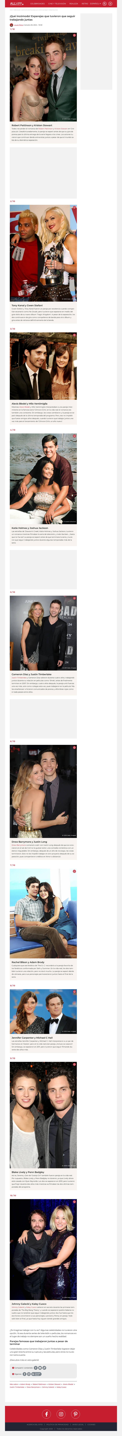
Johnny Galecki (18, 1307)
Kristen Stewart (61, 129)
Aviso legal (78, 1424)
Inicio (11, 10)
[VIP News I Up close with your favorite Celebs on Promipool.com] (19, 3)
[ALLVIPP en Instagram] (61, 1414)
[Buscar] (105, 4)
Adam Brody (25, 1384)
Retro (85, 4)
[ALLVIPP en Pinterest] (75, 1414)
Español (95, 4)
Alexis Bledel (24, 407)
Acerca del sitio (35, 1424)
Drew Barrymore (19, 845)
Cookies (91, 1424)
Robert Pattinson (45, 129)
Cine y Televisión (57, 4)
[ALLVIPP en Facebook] (46, 1414)
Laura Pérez (18, 25)
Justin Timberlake (19, 678)
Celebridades (37, 4)
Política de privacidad (57, 1424)
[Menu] (110, 4)
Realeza (73, 4)
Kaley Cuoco (31, 1307)
